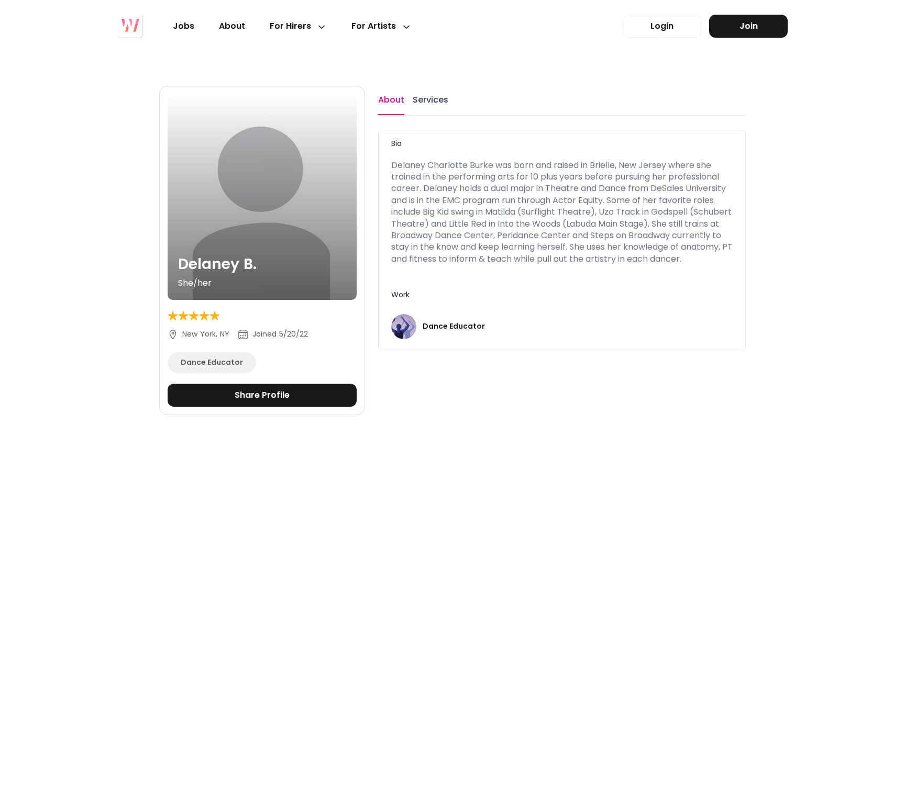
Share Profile (262, 395)
